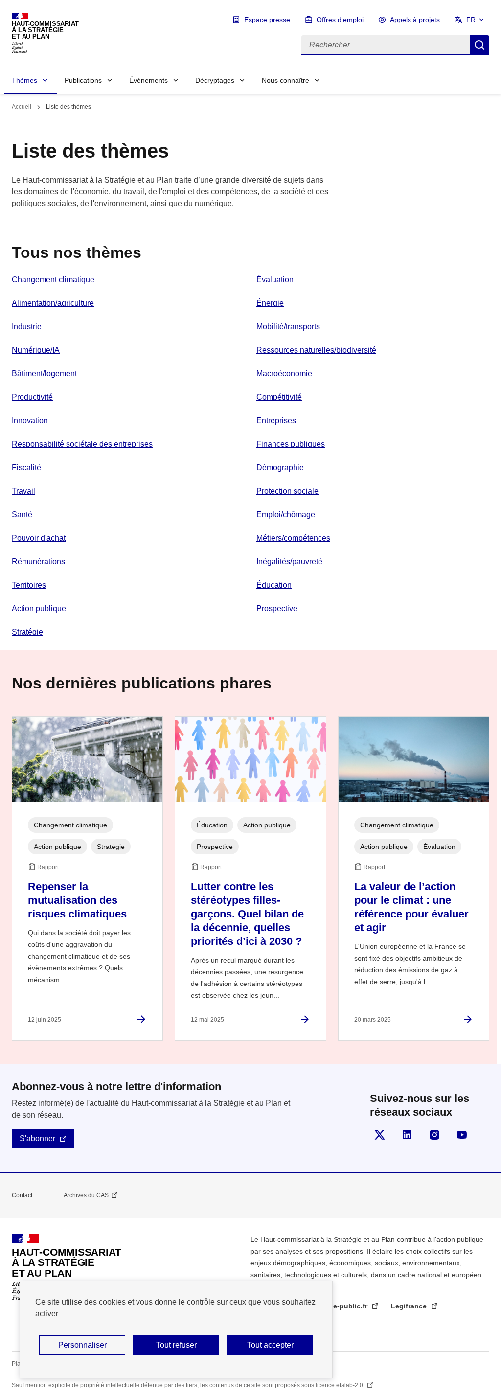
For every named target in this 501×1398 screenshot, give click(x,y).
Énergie (270, 303)
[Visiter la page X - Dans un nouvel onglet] (379, 1135)
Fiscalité (26, 467)
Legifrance (410, 1306)
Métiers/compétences (293, 538)
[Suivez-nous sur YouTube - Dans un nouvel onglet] (462, 1135)
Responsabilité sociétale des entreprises (82, 444)
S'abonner (37, 1138)
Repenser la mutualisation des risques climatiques (77, 900)
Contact (22, 1195)
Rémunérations (38, 561)
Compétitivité (279, 397)
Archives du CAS (86, 1195)
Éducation (274, 585)
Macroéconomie (284, 373)
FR (471, 19)
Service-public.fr (341, 1306)
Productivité (32, 397)
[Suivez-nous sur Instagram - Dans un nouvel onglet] (434, 1135)
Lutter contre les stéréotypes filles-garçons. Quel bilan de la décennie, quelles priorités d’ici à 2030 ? (247, 913)
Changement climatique (53, 279)
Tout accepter (270, 1345)
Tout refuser (176, 1345)
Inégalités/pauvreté (289, 561)
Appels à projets (415, 19)
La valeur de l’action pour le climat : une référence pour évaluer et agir (411, 907)
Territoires (29, 585)
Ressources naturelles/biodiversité (316, 350)
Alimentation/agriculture (53, 303)
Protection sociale (287, 491)
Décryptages (214, 80)
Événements (148, 80)
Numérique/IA (36, 350)
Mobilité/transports (288, 326)
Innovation (30, 420)
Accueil (21, 106)
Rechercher (479, 45)
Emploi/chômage (285, 514)
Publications (83, 80)
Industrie (27, 326)
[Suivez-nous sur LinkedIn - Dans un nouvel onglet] (407, 1135)
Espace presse (267, 19)
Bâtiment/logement (44, 373)
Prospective (276, 608)
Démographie (280, 467)
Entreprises (276, 420)
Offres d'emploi (340, 19)
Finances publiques (290, 444)
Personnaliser (82, 1345)
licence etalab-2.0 (340, 1385)
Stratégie (27, 632)
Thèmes (24, 80)
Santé (22, 514)
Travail (23, 491)
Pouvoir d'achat (39, 538)
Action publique (39, 608)
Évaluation (275, 279)
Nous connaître (285, 80)
